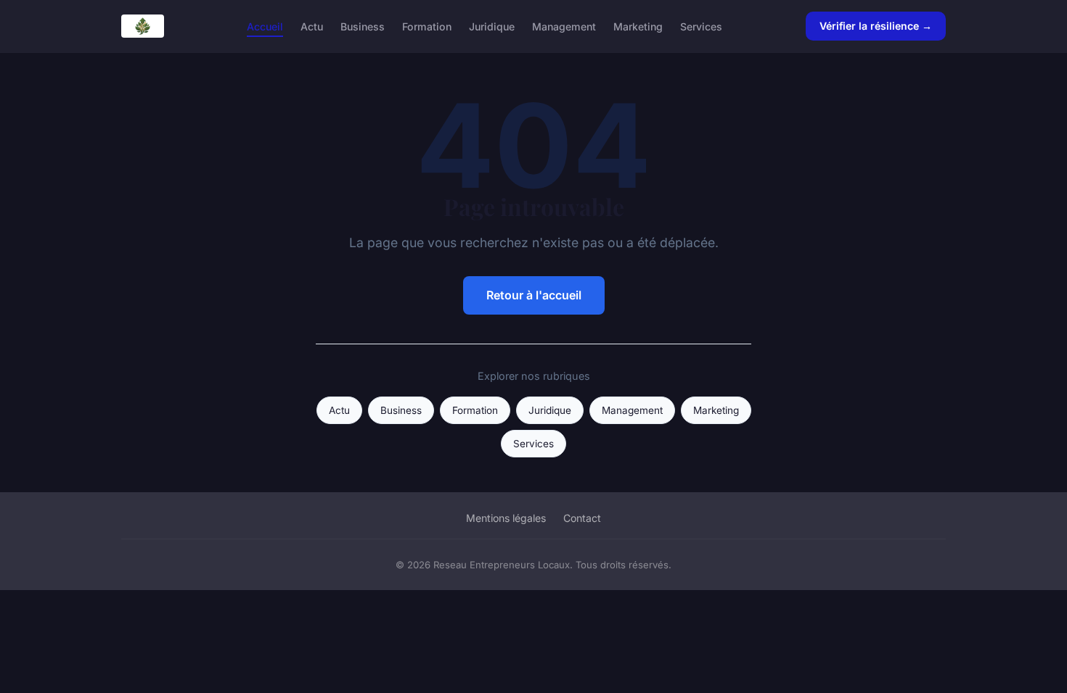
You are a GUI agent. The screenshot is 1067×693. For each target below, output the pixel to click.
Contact (582, 518)
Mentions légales (506, 518)
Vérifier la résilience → (875, 26)
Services (701, 26)
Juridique (492, 26)
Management (564, 26)
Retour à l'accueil (533, 295)
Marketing (638, 26)
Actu (312, 26)
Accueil (265, 26)
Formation (426, 26)
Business (362, 26)
